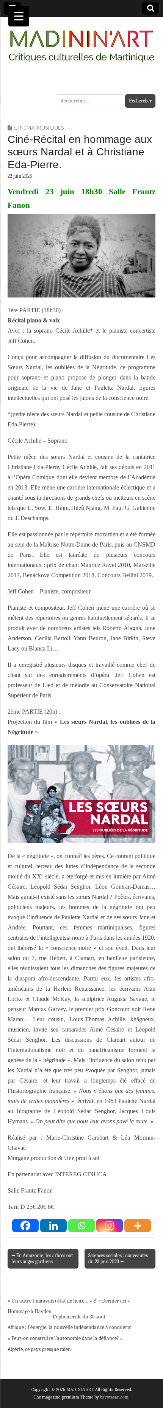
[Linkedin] (53, 1225)
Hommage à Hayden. (30, 1311)
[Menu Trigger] (18, 16)
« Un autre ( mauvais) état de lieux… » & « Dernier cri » (69, 1301)
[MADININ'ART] (81, 41)
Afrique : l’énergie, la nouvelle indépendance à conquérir (69, 1327)
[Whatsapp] (81, 1225)
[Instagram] (109, 1225)
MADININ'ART (79, 1389)
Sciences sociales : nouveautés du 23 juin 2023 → (118, 1258)
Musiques (50, 127)
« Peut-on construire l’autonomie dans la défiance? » (65, 1338)
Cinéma (24, 127)
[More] (137, 1225)
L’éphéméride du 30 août (79, 1317)
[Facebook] (25, 1225)
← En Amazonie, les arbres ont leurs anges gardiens (42, 1258)
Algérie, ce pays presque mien (39, 1349)
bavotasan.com (114, 1397)
